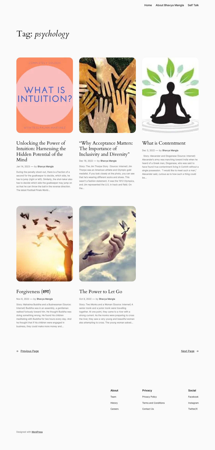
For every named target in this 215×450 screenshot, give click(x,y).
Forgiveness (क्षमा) (33, 292)
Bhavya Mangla (46, 166)
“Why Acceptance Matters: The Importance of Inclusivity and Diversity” (106, 148)
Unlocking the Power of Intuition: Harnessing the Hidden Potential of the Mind (41, 151)
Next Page (190, 351)
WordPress (37, 431)
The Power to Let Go (100, 292)
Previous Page (27, 351)
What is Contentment (163, 143)
